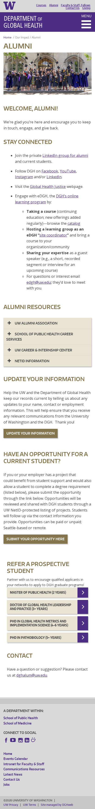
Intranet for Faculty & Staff (23, 764)
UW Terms (29, 804)
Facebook (50, 171)
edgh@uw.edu (39, 282)
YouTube (68, 171)
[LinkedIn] (27, 740)
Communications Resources (24, 769)
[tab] (47, 323)
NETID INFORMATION (32, 361)
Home (7, 37)
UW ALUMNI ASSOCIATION (36, 323)
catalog (74, 223)
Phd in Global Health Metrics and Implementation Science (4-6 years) (39, 623)
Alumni (53, 5)
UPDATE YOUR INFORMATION (30, 433)
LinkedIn (54, 176)
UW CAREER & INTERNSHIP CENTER (43, 350)
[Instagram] (20, 740)
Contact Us (73, 8)
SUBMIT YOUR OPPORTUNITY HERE (35, 539)
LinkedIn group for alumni (65, 155)
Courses (41, 5)
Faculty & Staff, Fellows (75, 5)
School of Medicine (17, 723)
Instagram (24, 176)
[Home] (22, 21)
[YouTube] (13, 740)
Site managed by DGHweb (57, 804)
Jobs (6, 784)
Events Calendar (15, 759)
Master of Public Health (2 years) (38, 592)
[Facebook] (6, 740)
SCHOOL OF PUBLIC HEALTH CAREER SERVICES (39, 336)
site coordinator (53, 235)
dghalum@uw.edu (31, 675)
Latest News (12, 774)
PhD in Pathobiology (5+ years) (35, 638)
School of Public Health (20, 718)
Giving (86, 8)
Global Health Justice (48, 186)
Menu (86, 16)
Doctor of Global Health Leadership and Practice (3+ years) (40, 607)
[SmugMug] (34, 740)
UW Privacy (10, 804)
